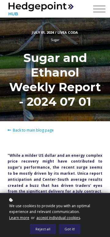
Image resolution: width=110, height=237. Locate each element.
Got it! (69, 229)
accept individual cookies (58, 217)
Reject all (42, 229)
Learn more (19, 217)
